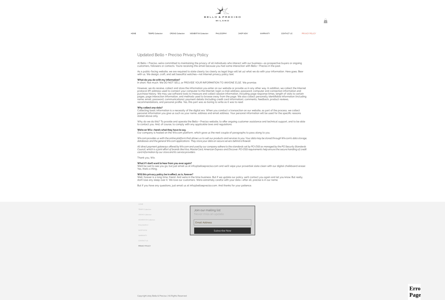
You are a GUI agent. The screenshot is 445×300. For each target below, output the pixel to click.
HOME (140, 204)
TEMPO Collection (144, 209)
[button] (325, 21)
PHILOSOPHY (143, 225)
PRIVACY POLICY (144, 246)
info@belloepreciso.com (205, 166)
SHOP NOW (142, 230)
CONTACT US (143, 241)
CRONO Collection (144, 215)
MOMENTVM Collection (146, 220)
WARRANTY (142, 235)
